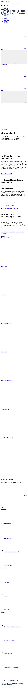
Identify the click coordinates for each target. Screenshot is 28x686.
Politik (5, 21)
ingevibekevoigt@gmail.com (11, 208)
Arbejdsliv (6, 20)
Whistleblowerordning (6, 684)
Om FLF (6, 22)
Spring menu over (5, 1)
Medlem (6, 18)
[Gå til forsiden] (14, 16)
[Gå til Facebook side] (12, 521)
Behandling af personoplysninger (17, 683)
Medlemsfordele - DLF (6, 174)
